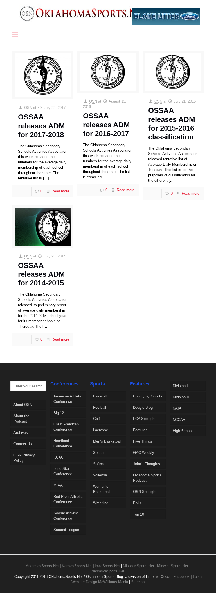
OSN (28, 108)
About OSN (23, 405)
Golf (96, 419)
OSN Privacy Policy (24, 458)
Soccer (99, 452)
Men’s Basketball (107, 441)
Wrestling (100, 503)
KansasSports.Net (77, 566)
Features (140, 430)
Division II (181, 397)
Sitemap (138, 582)
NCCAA (179, 419)
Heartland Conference (62, 443)
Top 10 (138, 514)
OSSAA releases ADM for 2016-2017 (106, 124)
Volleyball (101, 475)
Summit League (66, 530)
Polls (137, 503)
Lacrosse (100, 430)
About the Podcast (21, 418)
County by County (147, 396)
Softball (99, 464)
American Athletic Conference (67, 399)
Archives (21, 432)
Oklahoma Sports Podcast (147, 478)
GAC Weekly (143, 452)
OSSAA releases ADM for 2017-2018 (41, 126)
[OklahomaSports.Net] (84, 13)
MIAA (58, 485)
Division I (180, 386)
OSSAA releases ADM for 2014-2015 (41, 274)
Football (99, 407)
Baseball (100, 396)
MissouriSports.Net (138, 566)
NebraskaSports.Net (107, 571)
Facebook (182, 576)
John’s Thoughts (146, 464)
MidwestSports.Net (172, 566)
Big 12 (58, 413)
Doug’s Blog (143, 407)
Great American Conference (66, 427)
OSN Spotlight (144, 492)
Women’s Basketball (101, 489)
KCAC (58, 457)
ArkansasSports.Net (42, 566)
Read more (60, 191)
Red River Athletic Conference (68, 499)
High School (182, 431)
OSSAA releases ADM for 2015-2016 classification (171, 123)
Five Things (142, 441)
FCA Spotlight (144, 419)
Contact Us (23, 444)
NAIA (177, 408)
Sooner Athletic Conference (65, 516)
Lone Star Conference (62, 471)
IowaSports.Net (107, 566)
